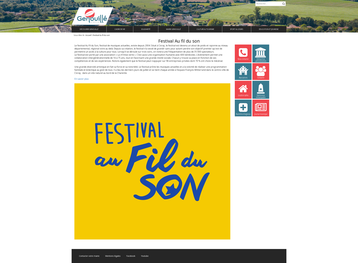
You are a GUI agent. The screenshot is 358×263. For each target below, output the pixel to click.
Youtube (145, 256)
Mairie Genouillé (173, 29)
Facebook (130, 256)
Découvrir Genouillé (89, 29)
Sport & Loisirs (236, 29)
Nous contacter (243, 58)
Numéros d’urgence (243, 114)
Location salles (243, 95)
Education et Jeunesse (268, 29)
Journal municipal (260, 114)
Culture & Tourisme (205, 29)
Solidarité (145, 29)
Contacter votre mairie (89, 256)
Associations (243, 77)
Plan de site (89, 2)
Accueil (76, 2)
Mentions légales (113, 256)
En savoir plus (81, 78)
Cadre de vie (120, 29)
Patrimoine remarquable (261, 96)
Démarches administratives (260, 59)
